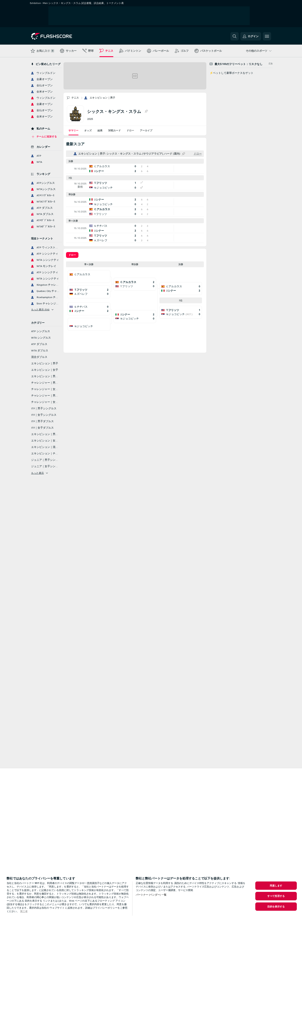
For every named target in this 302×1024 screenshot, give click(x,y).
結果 (100, 130)
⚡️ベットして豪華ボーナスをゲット (231, 73)
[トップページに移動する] (59, 36)
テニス (75, 97)
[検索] (234, 36)
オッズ (88, 130)
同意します (276, 885)
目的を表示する (276, 906)
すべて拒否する (276, 896)
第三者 (24, 911)
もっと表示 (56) (40, 309)
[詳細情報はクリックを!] (135, 168)
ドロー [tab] (72, 255)
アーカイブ (146, 130)
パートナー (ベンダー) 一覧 (151, 894)
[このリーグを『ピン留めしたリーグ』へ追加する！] (146, 111)
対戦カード (114, 130)
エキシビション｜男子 (102, 97)
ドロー (130, 130)
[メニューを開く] (267, 36)
